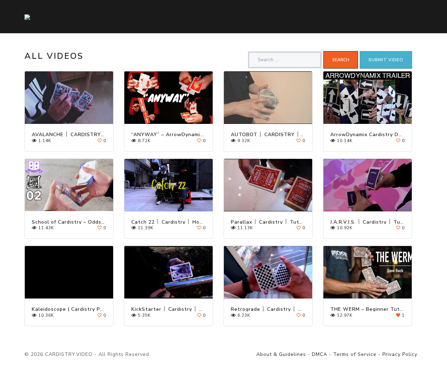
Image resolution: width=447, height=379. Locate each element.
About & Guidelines (281, 354)
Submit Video (385, 60)
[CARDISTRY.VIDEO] (27, 16)
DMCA (319, 354)
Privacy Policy (399, 354)
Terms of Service (354, 354)
